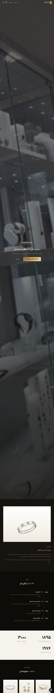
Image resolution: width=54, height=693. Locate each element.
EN (17, 2)
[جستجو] (15, 2)
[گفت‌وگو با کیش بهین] (51, 690)
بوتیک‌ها (17, 259)
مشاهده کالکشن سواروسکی (32, 259)
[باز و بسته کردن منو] (3, 2)
